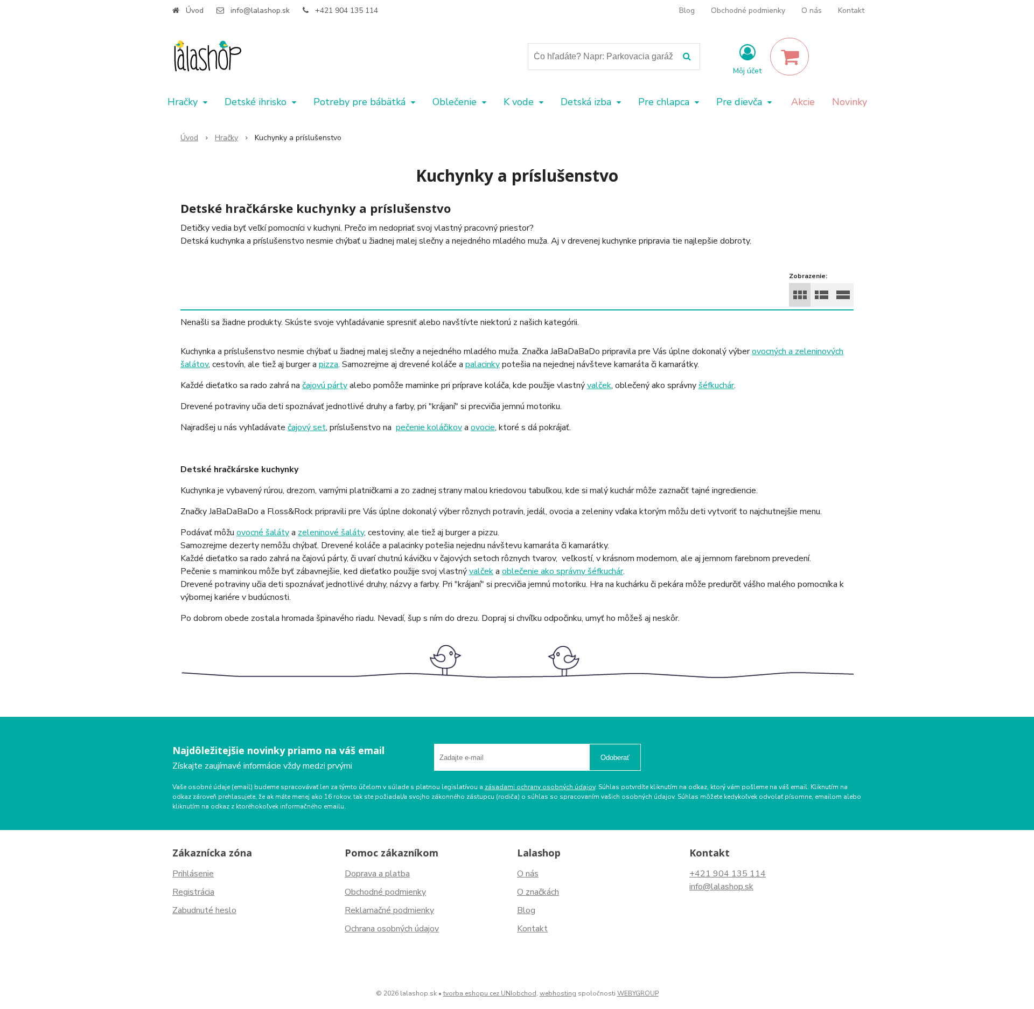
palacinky (482, 364)
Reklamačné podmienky (389, 910)
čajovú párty (324, 385)
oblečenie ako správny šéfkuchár (562, 571)
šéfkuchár (716, 385)
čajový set (307, 427)
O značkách (538, 892)
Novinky (849, 101)
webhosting (558, 993)
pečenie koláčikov (429, 427)
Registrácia (193, 892)
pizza (328, 364)
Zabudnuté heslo (204, 910)
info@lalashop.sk (260, 10)
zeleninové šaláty (331, 532)
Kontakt (851, 10)
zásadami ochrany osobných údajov (540, 787)
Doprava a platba (377, 874)
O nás (811, 10)
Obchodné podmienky (748, 10)
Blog (687, 10)
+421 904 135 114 (346, 10)
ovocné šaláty (262, 532)
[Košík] (789, 56)
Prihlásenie (193, 874)
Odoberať (615, 758)
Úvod (195, 10)
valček (599, 385)
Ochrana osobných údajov (392, 929)
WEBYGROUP (638, 993)
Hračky (226, 138)
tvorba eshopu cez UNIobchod (489, 993)
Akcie (803, 101)
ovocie (483, 427)
